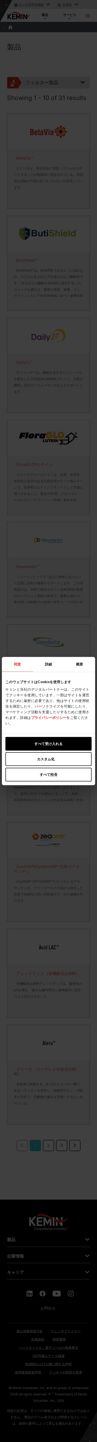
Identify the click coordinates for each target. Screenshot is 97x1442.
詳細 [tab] (48, 664)
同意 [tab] (17, 664)
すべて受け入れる (48, 743)
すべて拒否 (48, 774)
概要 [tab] (79, 664)
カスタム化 (46, 759)
